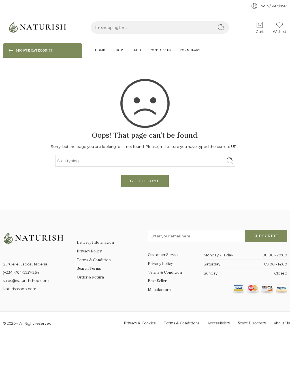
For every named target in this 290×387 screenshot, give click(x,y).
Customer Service (163, 254)
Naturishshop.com (19, 288)
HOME (100, 50)
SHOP (118, 50)
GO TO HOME (145, 181)
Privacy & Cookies (140, 323)
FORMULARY (190, 50)
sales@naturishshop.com (26, 280)
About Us (282, 323)
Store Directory (252, 323)
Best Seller (157, 280)
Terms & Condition (94, 260)
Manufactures (160, 289)
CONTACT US (160, 50)
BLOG (136, 50)
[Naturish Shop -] (35, 27)
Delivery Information (95, 242)
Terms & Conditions (182, 323)
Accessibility (219, 323)
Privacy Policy (89, 251)
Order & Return (90, 277)
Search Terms (89, 268)
